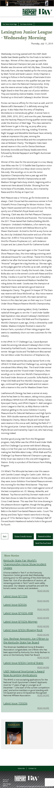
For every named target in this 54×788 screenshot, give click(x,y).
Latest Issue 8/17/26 (15, 596)
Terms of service (6, 780)
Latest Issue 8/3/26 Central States (23, 663)
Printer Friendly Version (23, 536)
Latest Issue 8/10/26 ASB (18, 613)
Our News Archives (26, 24)
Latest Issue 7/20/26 (15, 703)
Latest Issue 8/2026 (15, 604)
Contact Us (32, 768)
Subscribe (21, 768)
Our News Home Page (10, 24)
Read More (43, 591)
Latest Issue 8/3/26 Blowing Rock (22, 630)
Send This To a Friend (43, 543)
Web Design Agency (7, 784)
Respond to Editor (44, 536)
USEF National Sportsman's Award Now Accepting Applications (23, 673)
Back (4, 536)
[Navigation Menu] (1, 11)
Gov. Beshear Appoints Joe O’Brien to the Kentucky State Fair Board (26, 640)
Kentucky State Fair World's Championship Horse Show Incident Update (24, 564)
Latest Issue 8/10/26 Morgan (20, 621)
